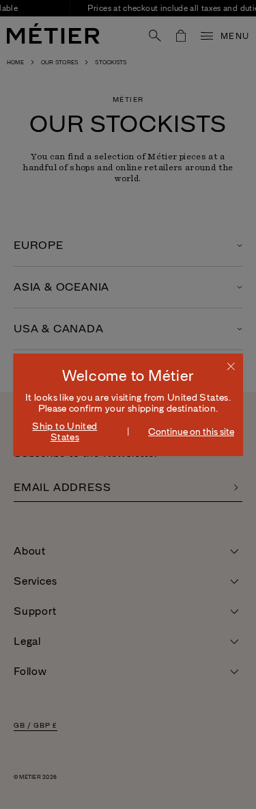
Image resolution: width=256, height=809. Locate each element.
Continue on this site (191, 431)
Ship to (64, 431)
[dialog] (128, 405)
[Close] (231, 366)
